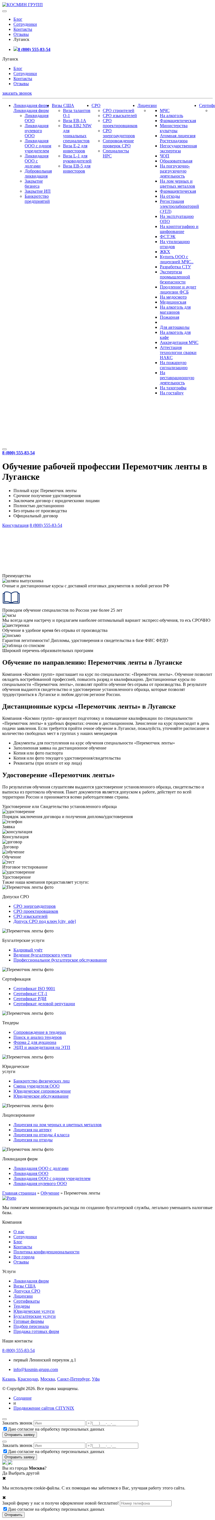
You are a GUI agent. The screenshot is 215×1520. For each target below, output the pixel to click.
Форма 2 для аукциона (34, 1042)
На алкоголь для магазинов (175, 310)
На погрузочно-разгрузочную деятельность (175, 171)
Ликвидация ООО (30, 1173)
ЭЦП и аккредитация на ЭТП (41, 1047)
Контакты (22, 29)
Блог (17, 19)
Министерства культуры (174, 128)
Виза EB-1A (74, 120)
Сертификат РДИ (29, 998)
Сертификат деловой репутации (44, 1003)
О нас (18, 1231)
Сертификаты (26, 1301)
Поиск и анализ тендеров (37, 1037)
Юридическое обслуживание (41, 1096)
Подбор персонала (31, 1326)
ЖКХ (165, 251)
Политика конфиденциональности (46, 1251)
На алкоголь (171, 115)
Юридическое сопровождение (42, 1091)
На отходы (170, 196)
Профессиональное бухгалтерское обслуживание (60, 960)
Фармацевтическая (178, 120)
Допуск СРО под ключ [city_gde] (44, 921)
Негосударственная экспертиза (178, 148)
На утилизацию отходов (175, 244)
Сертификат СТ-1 (30, 993)
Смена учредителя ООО (36, 1086)
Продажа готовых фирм (36, 1331)
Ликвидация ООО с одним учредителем (38, 145)
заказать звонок (17, 93)
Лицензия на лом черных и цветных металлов (57, 1124)
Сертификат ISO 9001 (34, 988)
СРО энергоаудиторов (119, 133)
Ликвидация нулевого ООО (36, 130)
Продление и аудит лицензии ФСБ (178, 289)
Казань (8, 1379)
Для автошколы (175, 327)
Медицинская (173, 302)
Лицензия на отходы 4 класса (41, 1134)
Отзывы (21, 34)
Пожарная (169, 317)
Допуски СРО (26, 1291)
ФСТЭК (168, 236)
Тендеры (21, 1306)
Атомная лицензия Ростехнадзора (177, 138)
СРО (96, 105)
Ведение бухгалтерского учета (42, 955)
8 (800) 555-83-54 (34, 49)
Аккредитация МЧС (179, 342)
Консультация (15, 525)
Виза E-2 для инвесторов (75, 148)
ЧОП (164, 155)
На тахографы (173, 387)
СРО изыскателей (120, 115)
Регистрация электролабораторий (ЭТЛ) (179, 206)
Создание (22, 1398)
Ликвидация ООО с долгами (36, 160)
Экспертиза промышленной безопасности (175, 276)
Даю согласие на (56, 1429)
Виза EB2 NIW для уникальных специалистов (77, 133)
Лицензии (147, 105)
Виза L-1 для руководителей (77, 158)
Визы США (63, 105)
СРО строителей (118, 110)
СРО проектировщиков (120, 123)
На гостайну (172, 392)
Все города (23, 1256)
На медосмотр (173, 297)
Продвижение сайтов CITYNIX (43, 1408)
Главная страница (19, 1193)
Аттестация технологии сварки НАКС (178, 352)
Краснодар (28, 1379)
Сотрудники (25, 24)
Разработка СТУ (175, 266)
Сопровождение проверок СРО (118, 143)
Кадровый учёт (28, 950)
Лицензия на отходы (33, 1139)
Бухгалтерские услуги (34, 1316)
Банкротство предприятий (37, 199)
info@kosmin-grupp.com (35, 1369)
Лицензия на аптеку (32, 1129)
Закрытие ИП (38, 191)
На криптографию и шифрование (179, 229)
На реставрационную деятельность (177, 377)
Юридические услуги (34, 1311)
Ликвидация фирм (31, 105)
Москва (47, 1379)
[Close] (4, 1419)
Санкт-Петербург (73, 1379)
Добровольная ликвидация (38, 173)
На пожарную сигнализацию (174, 365)
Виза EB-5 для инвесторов (76, 168)
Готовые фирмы (28, 1321)
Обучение (50, 1193)
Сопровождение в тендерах (39, 1032)
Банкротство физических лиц (41, 1081)
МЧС (165, 110)
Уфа (96, 1379)
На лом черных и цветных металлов (177, 183)
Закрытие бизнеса (34, 183)
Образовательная (176, 161)
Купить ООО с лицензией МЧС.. (176, 259)
